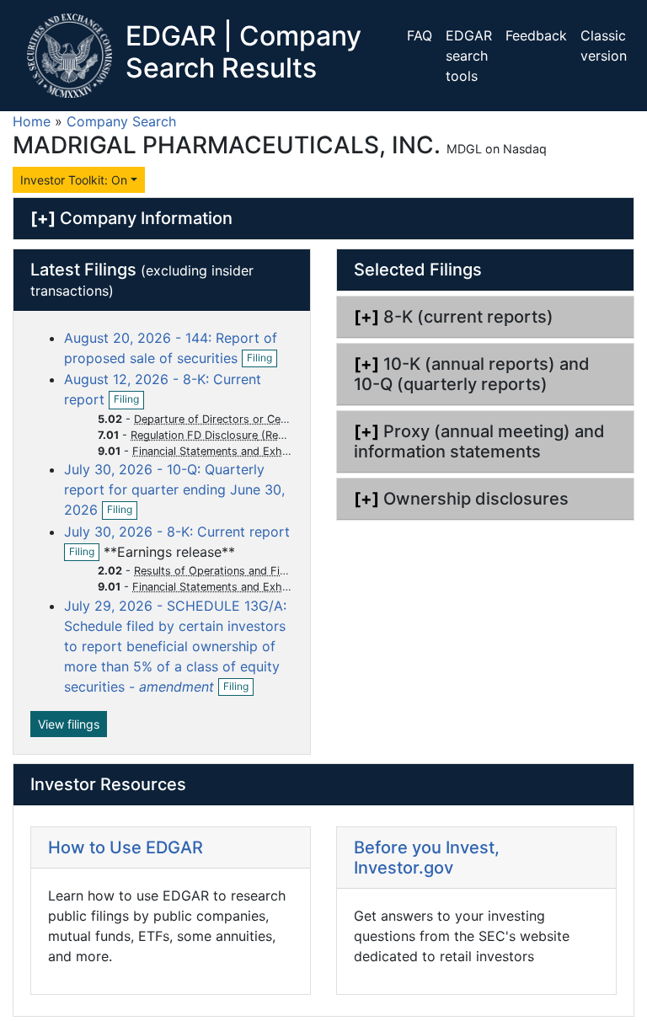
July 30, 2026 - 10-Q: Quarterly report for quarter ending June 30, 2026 (174, 489)
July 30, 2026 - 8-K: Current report (177, 531)
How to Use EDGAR (125, 847)
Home (32, 121)
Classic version (603, 45)
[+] (43, 218)
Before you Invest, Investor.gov (427, 857)
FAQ (419, 35)
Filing (262, 359)
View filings (68, 724)
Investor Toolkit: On (73, 180)
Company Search (121, 121)
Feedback (536, 35)
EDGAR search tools (469, 55)
